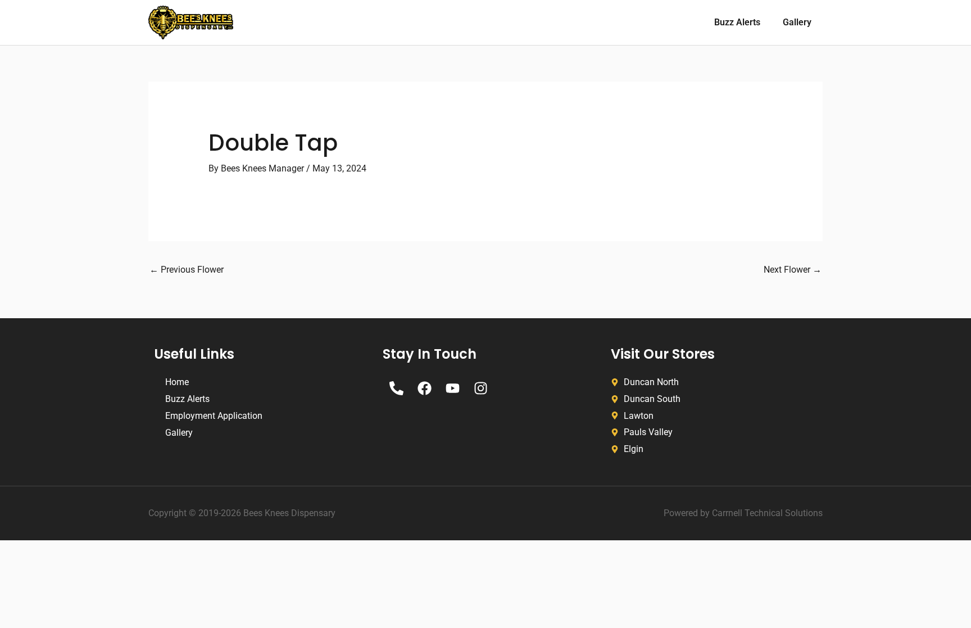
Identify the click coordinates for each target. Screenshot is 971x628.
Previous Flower (186, 269)
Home (177, 382)
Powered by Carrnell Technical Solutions (743, 513)
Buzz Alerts (737, 22)
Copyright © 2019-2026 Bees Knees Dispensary (241, 513)
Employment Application (213, 415)
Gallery (797, 22)
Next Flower (793, 269)
